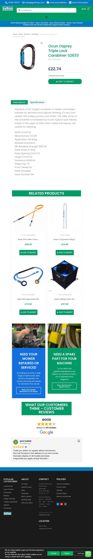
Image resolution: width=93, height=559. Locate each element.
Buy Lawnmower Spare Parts (64, 386)
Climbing (34, 34)
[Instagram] (65, 504)
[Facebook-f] (58, 504)
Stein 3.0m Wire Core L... (28, 239)
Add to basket (66, 81)
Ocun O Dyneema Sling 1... (64, 239)
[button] (46, 17)
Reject (67, 553)
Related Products (46, 193)
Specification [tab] (37, 102)
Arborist (27, 34)
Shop (21, 34)
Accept (53, 553)
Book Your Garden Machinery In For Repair (28, 390)
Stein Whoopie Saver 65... (28, 299)
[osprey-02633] (28, 57)
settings (28, 557)
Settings (81, 553)
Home (15, 34)
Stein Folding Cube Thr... (64, 299)
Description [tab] (19, 102)
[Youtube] (61, 504)
